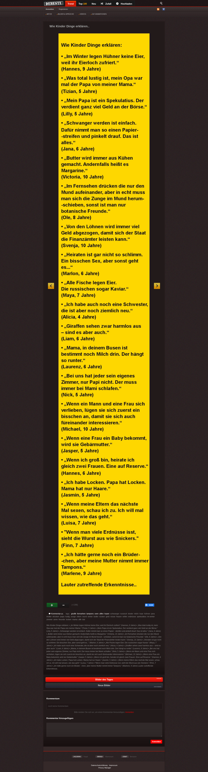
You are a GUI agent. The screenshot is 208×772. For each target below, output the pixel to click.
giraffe (73, 614)
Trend (71, 3)
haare (106, 614)
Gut (52, 605)
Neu (94, 3)
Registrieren (63, 9)
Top (83, 3)
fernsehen (81, 614)
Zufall (108, 3)
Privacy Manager (104, 768)
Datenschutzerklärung (99, 765)
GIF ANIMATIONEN (99, 14)
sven (97, 614)
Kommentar (57, 614)
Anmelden (50, 9)
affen (101, 614)
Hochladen (126, 3)
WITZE (49, 14)
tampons (90, 614)
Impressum (113, 765)
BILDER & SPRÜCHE (65, 14)
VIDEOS (82, 14)
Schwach (63, 605)
